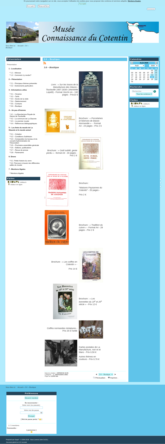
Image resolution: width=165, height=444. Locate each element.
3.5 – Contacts (16, 104)
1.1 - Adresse (16, 73)
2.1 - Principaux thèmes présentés (24, 83)
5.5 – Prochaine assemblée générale (25, 145)
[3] (160, 186)
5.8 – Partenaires (17, 152)
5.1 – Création (16, 134)
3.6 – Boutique (16, 106)
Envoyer (31, 416)
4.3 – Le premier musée (20, 121)
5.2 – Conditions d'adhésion (21, 136)
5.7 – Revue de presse (19, 150)
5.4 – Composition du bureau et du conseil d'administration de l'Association (23, 141)
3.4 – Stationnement (18, 101)
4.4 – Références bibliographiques (24, 123)
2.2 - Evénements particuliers (22, 86)
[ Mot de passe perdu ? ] (31, 419)
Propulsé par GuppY (13, 439)
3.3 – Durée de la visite (19, 99)
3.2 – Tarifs (15, 96)
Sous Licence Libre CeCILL (39, 439)
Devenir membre (31, 398)
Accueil (20, 46)
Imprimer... (114, 378)
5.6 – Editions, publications (21, 148)
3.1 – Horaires (16, 94)
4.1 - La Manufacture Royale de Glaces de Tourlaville (22, 115)
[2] (160, 183)
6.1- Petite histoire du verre (21, 161)
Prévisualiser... (101, 378)
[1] (160, 179)
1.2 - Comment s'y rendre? (21, 75)
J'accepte (82, 4)
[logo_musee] (82, 42)
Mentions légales (17, 173)
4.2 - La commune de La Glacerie (23, 119)
